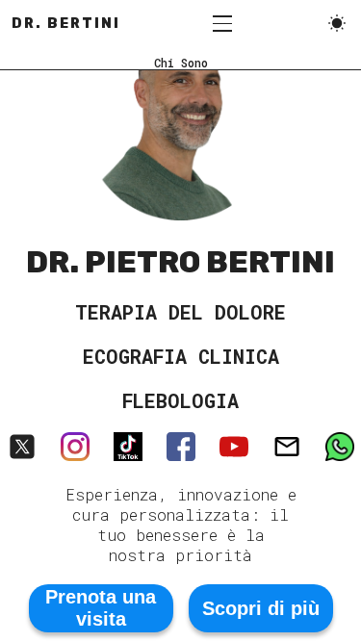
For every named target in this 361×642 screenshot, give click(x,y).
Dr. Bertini (66, 23)
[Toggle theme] (336, 23)
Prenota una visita (100, 607)
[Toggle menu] (222, 23)
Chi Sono (181, 62)
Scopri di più (261, 608)
